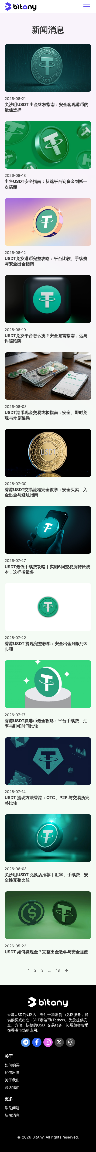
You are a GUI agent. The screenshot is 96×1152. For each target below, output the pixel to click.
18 (58, 970)
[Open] (86, 7)
